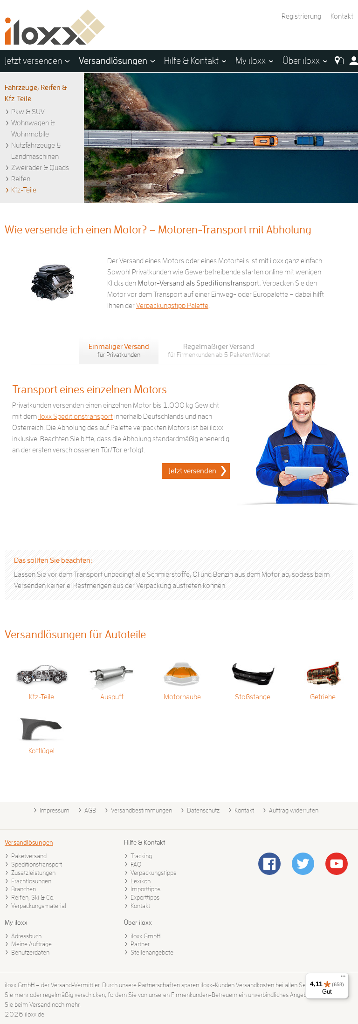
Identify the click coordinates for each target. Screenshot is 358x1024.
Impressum (54, 810)
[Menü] (343, 978)
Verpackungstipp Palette (172, 305)
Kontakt (341, 16)
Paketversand (29, 856)
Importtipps (145, 889)
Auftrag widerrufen (293, 810)
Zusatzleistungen (33, 872)
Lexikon (141, 881)
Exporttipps (145, 897)
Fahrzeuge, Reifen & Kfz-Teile (36, 93)
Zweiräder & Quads (40, 167)
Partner (140, 944)
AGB (90, 810)
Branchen (23, 889)
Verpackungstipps (153, 872)
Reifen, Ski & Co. (33, 897)
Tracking (141, 856)
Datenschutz (203, 810)
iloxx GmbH (145, 936)
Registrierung (301, 16)
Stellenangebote (152, 952)
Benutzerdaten (30, 952)
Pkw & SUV (28, 112)
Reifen (20, 179)
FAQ (136, 864)
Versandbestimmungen (141, 810)
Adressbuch (26, 936)
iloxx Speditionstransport (75, 416)
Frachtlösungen (31, 881)
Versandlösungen (29, 842)
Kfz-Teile (23, 190)
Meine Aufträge (31, 944)
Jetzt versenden (192, 471)
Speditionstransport (36, 864)
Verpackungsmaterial (38, 905)
